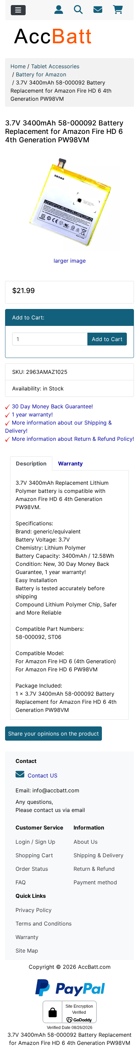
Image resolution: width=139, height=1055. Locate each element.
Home (18, 66)
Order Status (32, 868)
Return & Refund (94, 868)
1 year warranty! (31, 414)
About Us (86, 841)
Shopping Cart (34, 855)
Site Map (27, 950)
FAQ (21, 882)
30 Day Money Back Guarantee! (51, 406)
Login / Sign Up (35, 841)
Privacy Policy (34, 910)
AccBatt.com (94, 966)
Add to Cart (107, 339)
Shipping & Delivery (98, 855)
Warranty (27, 937)
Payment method (95, 882)
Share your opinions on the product (53, 733)
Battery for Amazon (41, 74)
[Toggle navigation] (18, 10)
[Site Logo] (69, 35)
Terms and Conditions (44, 923)
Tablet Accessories (55, 66)
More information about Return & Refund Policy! (72, 438)
